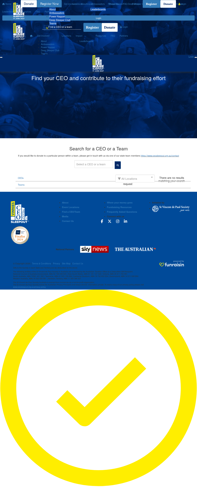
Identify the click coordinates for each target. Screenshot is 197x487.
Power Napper (57, 16)
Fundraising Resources (119, 207)
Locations (77, 3)
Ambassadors (56, 13)
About (52, 9)
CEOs (21, 177)
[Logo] (19, 11)
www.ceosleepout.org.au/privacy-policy (29, 287)
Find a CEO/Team (71, 211)
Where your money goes (120, 202)
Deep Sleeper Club (59, 20)
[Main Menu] (1, 57)
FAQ (125, 3)
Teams (52, 23)
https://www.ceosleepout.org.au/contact (160, 155)
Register (151, 4)
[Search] (47, 28)
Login (183, 3)
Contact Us (68, 221)
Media (65, 216)
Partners (136, 3)
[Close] (196, 57)
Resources (113, 3)
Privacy (56, 263)
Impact (90, 3)
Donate (168, 4)
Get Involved (51, 3)
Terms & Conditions (41, 263)
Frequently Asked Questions (122, 211)
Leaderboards (98, 9)
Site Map (66, 263)
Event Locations (70, 207)
